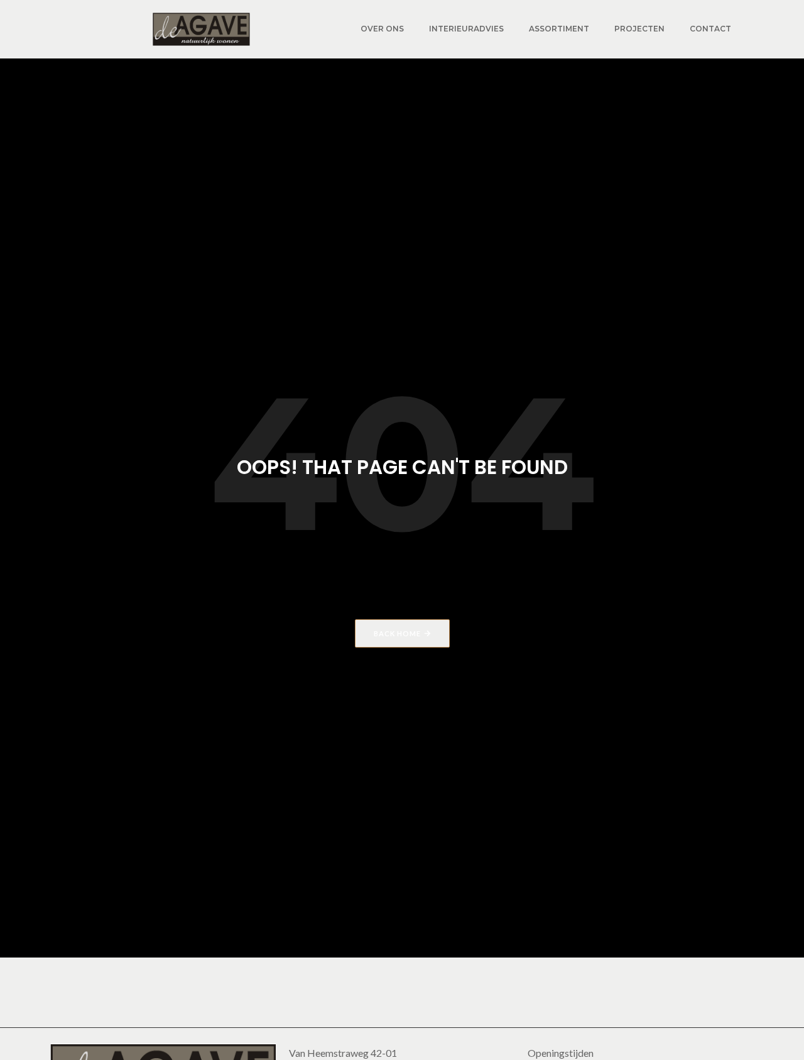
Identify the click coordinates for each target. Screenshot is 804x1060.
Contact (710, 28)
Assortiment (559, 28)
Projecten (639, 28)
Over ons (382, 28)
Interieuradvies (466, 28)
